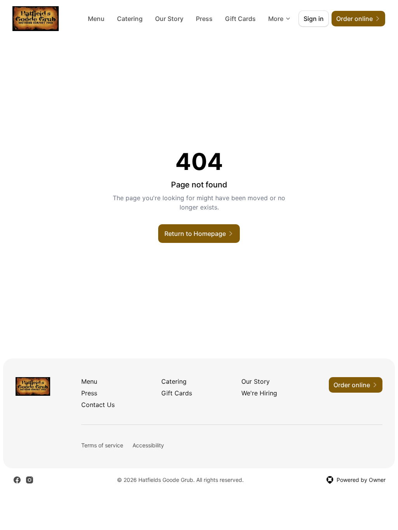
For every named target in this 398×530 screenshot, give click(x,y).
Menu (96, 19)
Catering (130, 19)
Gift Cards (240, 19)
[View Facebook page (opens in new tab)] (17, 480)
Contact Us (98, 405)
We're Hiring (259, 393)
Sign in (314, 19)
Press (204, 19)
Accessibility (148, 445)
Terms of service (102, 445)
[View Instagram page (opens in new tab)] (29, 480)
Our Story (169, 19)
